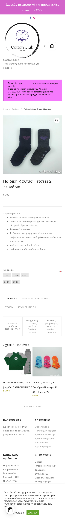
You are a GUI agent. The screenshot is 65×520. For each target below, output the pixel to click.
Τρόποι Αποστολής (45, 434)
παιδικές (51, 329)
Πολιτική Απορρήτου (46, 430)
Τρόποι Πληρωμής (44, 438)
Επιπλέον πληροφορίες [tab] (36, 298)
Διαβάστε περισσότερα (15, 393)
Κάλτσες (31, 323)
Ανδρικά (7, 469)
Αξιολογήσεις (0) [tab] (27, 307)
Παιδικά (32, 329)
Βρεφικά (7, 473)
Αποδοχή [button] (32, 513)
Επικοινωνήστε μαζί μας (45, 83)
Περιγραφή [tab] (11, 298)
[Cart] (52, 46)
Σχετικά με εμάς (43, 446)
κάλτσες (51, 326)
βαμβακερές (51, 323)
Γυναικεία (8, 477)
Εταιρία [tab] (9, 307)
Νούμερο (8, 269)
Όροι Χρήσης (42, 426)
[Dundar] (60, 272)
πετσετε (51, 332)
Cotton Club (11, 59)
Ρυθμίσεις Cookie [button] (14, 513)
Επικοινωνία (41, 442)
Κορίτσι (32, 326)
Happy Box (9, 465)
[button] (57, 120)
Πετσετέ (32, 332)
